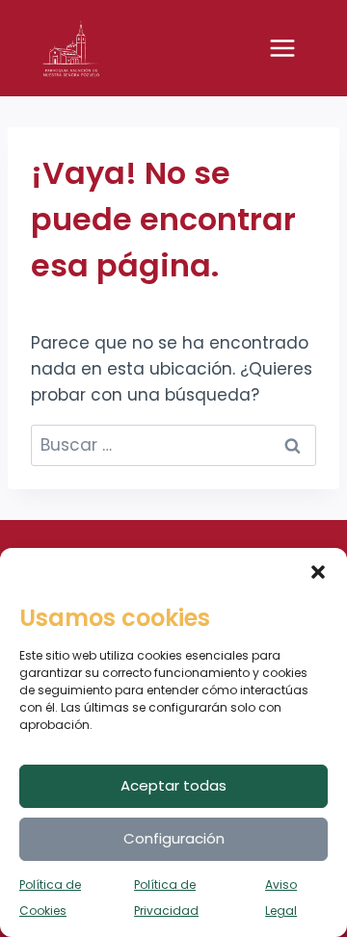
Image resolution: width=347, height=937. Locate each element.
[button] (318, 572)
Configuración (174, 838)
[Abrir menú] (292, 47)
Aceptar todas (173, 785)
